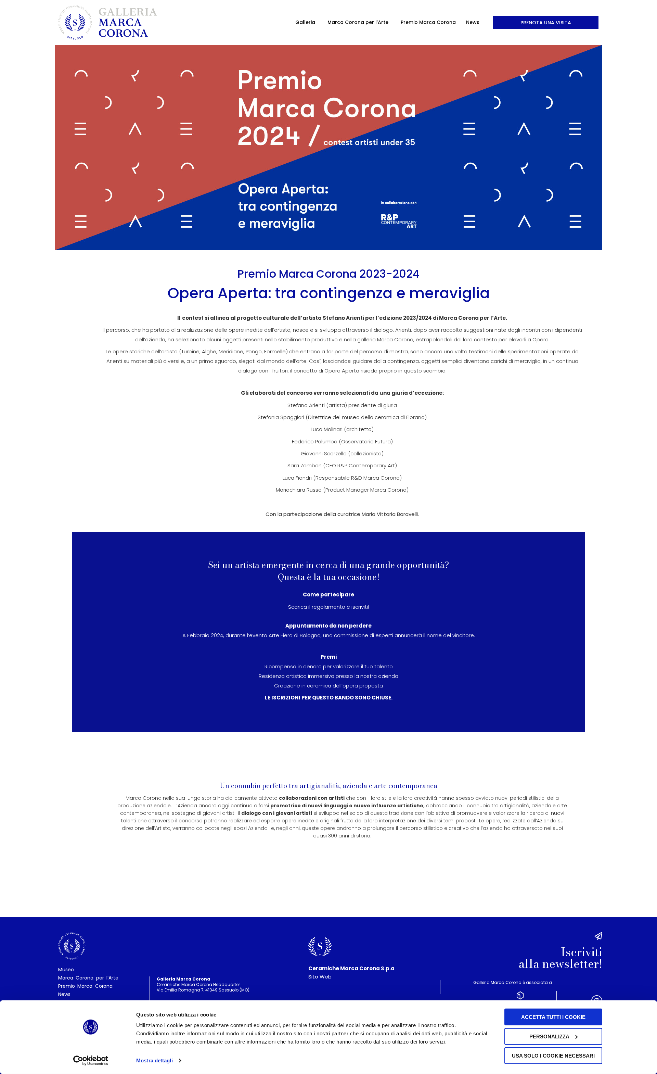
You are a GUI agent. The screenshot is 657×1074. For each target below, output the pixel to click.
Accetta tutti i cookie (553, 1017)
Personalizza (549, 1036)
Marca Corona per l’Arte (357, 22)
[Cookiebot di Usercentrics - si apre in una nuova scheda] (91, 1061)
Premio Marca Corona (428, 22)
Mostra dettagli (154, 1060)
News (472, 22)
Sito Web (320, 976)
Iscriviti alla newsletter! (560, 958)
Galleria (305, 22)
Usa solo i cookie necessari (553, 1056)
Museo (66, 969)
